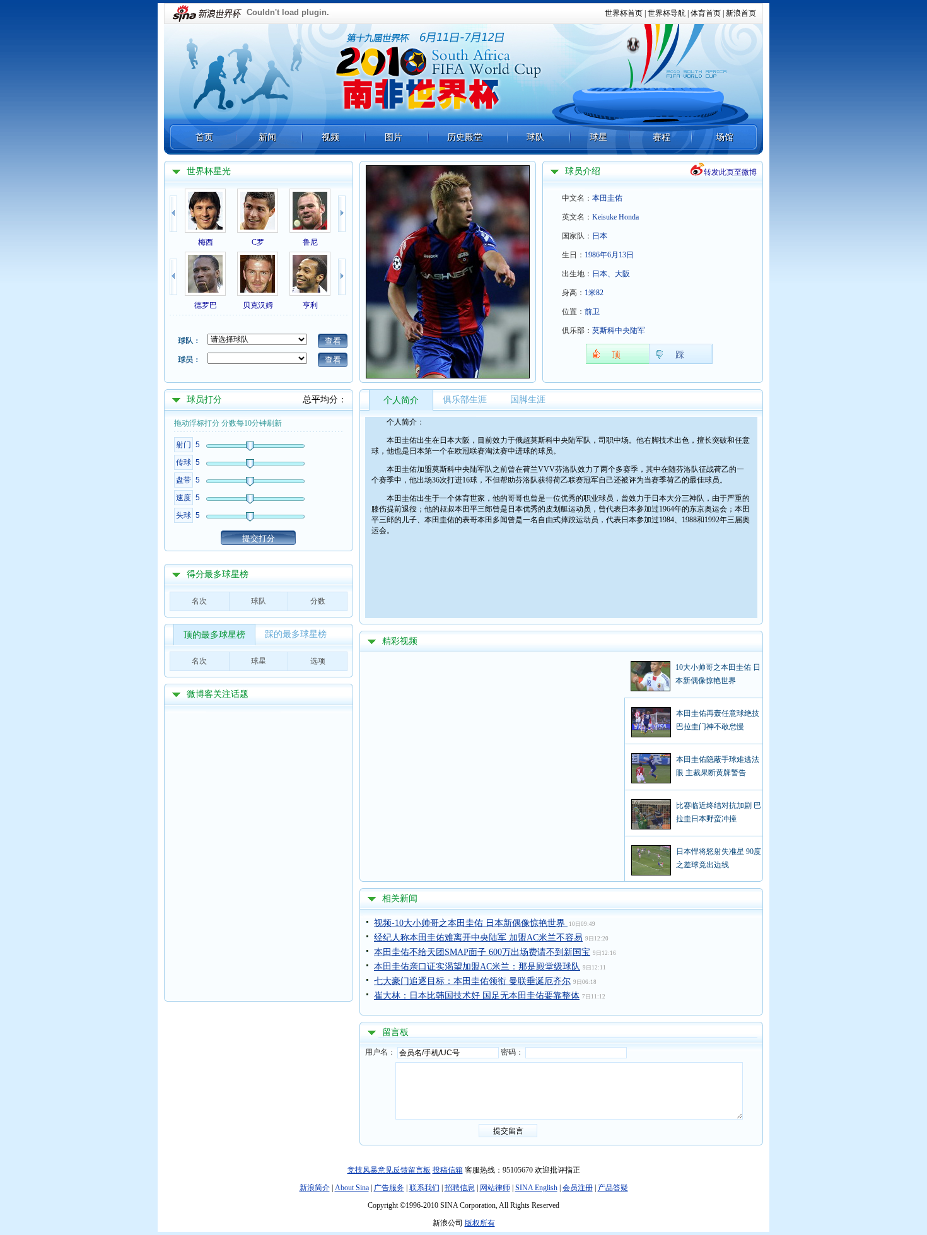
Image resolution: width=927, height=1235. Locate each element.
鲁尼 (310, 242)
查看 (333, 341)
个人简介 (401, 400)
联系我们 (424, 1187)
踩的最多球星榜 (296, 634)
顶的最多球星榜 (214, 635)
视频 (330, 137)
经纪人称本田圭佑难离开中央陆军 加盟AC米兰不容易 (478, 937)
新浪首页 (741, 13)
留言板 (395, 1032)
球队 (535, 137)
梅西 (205, 242)
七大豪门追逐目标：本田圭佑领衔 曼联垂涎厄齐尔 (472, 981)
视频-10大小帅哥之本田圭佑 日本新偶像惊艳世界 (471, 923)
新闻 (267, 137)
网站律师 (495, 1187)
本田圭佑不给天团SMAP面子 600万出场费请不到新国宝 (482, 952)
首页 (204, 137)
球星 (598, 137)
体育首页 (706, 13)
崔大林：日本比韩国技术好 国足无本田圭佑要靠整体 (477, 995)
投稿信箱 (448, 1170)
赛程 (661, 137)
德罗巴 (205, 305)
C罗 (258, 242)
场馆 (724, 137)
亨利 (310, 305)
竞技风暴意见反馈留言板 (389, 1170)
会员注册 (578, 1187)
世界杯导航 (666, 13)
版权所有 (480, 1223)
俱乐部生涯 (465, 399)
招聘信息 (460, 1187)
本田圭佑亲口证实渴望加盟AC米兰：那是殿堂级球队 (477, 966)
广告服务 (389, 1187)
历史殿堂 (464, 137)
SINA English (536, 1187)
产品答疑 (613, 1187)
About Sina (352, 1187)
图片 (393, 137)
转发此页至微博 (730, 172)
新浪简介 (315, 1187)
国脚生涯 (527, 399)
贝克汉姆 (258, 305)
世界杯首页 (624, 13)
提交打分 (258, 538)
